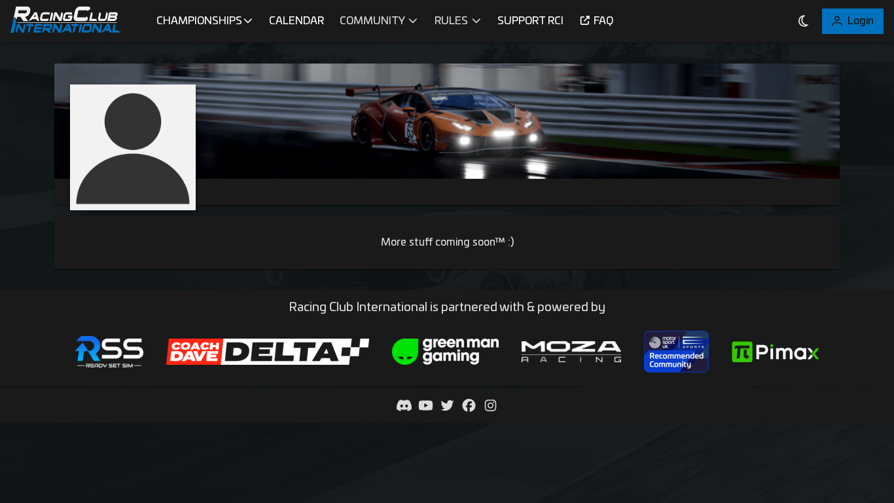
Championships (199, 21)
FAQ (603, 21)
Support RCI (530, 21)
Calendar (296, 21)
